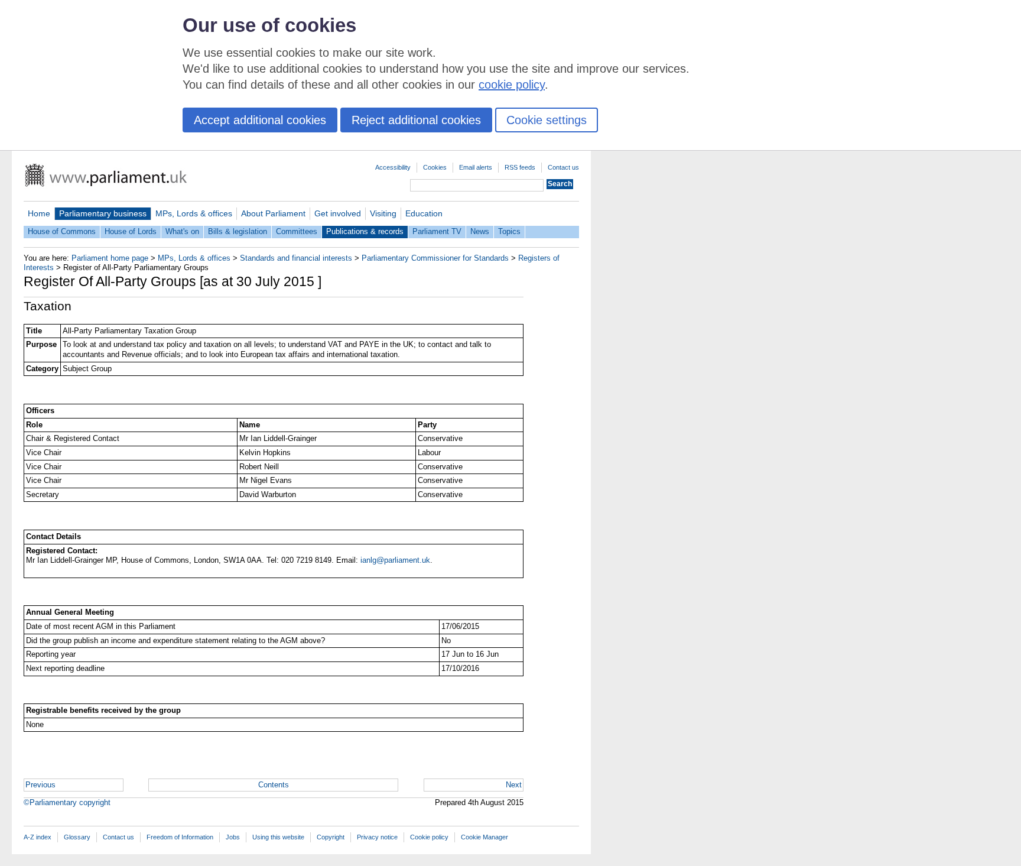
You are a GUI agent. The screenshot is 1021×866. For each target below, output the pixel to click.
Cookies (435, 167)
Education (424, 213)
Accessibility (393, 167)
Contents (273, 784)
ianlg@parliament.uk (395, 560)
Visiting (383, 213)
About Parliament (273, 213)
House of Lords (131, 231)
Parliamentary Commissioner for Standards (435, 258)
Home (39, 213)
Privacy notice (377, 837)
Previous (40, 784)
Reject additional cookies (416, 120)
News (479, 231)
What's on (182, 231)
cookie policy (512, 84)
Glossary (77, 837)
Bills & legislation (237, 231)
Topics (509, 231)
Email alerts (475, 167)
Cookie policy (429, 837)
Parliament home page (109, 258)
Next (514, 784)
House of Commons (62, 231)
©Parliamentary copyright (67, 802)
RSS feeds (520, 167)
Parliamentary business (103, 213)
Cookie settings (546, 120)
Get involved (337, 213)
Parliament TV (436, 231)
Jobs (233, 837)
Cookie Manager (484, 837)
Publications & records (365, 231)
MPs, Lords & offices (193, 213)
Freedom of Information (180, 837)
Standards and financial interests (296, 258)
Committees (296, 231)
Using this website (278, 837)
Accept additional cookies (260, 120)
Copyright (330, 837)
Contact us (563, 167)
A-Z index (37, 837)
